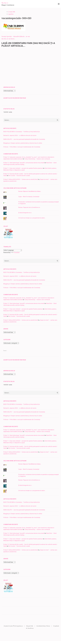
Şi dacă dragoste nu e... (25, 212)
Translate (17, 252)
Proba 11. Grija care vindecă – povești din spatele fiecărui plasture (23, 168)
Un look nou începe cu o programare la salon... (32, 218)
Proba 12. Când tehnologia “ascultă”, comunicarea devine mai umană (23, 162)
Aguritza (10, 14)
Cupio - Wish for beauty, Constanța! (28, 196)
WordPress (31, 628)
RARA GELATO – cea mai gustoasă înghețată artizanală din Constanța (24, 139)
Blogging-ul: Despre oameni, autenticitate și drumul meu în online (22, 143)
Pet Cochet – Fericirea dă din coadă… (19, 175)
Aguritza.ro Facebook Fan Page (14, 98)
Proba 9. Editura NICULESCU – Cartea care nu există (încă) (20, 179)
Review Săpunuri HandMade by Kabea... (29, 191)
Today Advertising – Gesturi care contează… (37, 159)
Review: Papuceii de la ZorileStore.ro (29, 207)
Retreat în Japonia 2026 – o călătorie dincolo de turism (19, 135)
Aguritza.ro (5, 3)
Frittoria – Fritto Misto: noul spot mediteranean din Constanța (21, 147)
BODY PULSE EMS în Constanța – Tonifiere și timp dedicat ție (21, 131)
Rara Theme (47, 626)
